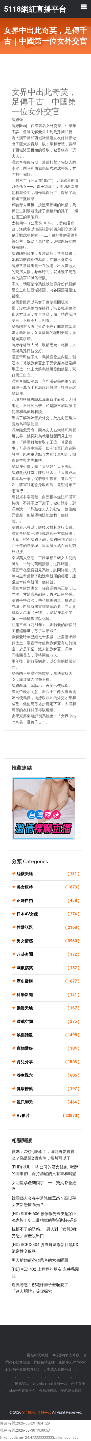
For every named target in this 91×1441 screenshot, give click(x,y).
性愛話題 (48, 927)
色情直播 (78, 1383)
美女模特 (48, 887)
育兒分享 (48, 1061)
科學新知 (48, 994)
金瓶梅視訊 (48, 1391)
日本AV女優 (48, 914)
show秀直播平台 (22, 1391)
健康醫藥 (48, 1088)
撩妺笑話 (22, 1383)
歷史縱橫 (48, 981)
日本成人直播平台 (57, 1369)
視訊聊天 (48, 1102)
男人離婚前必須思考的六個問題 (40, 1260)
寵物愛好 (48, 1048)
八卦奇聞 (48, 954)
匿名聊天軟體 (37, 1355)
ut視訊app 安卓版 (66, 1355)
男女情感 (48, 940)
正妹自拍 (48, 900)
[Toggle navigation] (83, 6)
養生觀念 (48, 1075)
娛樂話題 (48, 1035)
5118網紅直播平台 (36, 1412)
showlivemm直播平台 (50, 1383)
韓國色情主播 (44, 1362)
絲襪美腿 (48, 873)
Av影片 (48, 1115)
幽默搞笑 (48, 967)
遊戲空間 (48, 1021)
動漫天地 (48, 1008)
